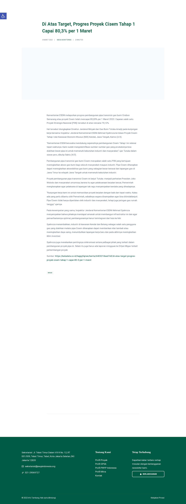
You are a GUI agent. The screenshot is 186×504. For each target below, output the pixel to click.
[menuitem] (69, 4)
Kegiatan (92, 4)
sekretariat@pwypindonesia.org (40, 466)
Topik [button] (79, 4)
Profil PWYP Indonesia (105, 468)
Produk (103, 4)
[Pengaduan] (139, 350)
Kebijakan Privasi (157, 498)
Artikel (113, 4)
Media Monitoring (64, 40)
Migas (50, 273)
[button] (3, 16)
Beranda (69, 4)
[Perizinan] (41, 350)
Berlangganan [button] (150, 474)
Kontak (98, 475)
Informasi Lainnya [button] (128, 4)
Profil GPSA (100, 464)
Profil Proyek (101, 460)
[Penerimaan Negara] (90, 350)
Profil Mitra (100, 471)
